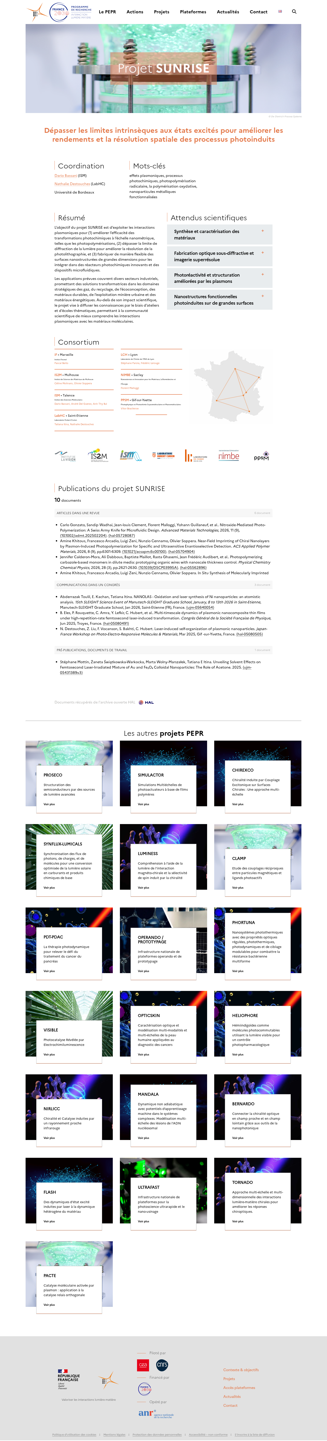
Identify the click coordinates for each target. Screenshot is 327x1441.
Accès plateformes (239, 1387)
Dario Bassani (65, 175)
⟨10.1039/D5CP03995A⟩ (158, 567)
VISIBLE (51, 1030)
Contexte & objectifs (241, 1369)
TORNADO (242, 1182)
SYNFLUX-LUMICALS (63, 844)
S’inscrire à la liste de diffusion (255, 1434)
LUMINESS (148, 853)
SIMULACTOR (151, 775)
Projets (161, 11)
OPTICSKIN (149, 1015)
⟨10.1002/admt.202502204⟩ (83, 535)
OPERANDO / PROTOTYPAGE (152, 939)
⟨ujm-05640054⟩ (200, 607)
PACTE (50, 1275)
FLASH (50, 1192)
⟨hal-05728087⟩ (121, 535)
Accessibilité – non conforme (208, 1434)
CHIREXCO (243, 770)
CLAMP (239, 858)
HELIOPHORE (245, 1015)
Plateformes (193, 11)
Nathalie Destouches (72, 183)
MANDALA (148, 1094)
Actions (135, 11)
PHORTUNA (243, 922)
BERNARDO (243, 1103)
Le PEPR (107, 11)
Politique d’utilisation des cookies (74, 1434)
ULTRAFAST (148, 1187)
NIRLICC (52, 1108)
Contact (259, 11)
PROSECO (53, 775)
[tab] (219, 234)
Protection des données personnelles (157, 1434)
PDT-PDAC (53, 937)
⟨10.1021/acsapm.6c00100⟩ (144, 551)
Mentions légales (114, 1434)
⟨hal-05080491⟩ (116, 623)
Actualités (228, 11)
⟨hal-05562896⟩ (193, 567)
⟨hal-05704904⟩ (181, 551)
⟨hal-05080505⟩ (249, 633)
